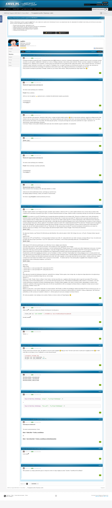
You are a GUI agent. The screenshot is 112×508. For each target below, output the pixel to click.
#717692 (100, 79)
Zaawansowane (105, 5)
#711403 (100, 135)
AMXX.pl (101, 496)
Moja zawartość (99, 48)
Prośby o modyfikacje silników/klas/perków (46, 438)
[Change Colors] (107, 4)
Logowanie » (99, 2)
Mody (24, 432)
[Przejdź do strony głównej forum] (21, 3)
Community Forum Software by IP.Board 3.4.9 (99, 495)
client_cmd (25, 310)
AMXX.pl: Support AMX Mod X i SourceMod (16, 487)
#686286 (100, 465)
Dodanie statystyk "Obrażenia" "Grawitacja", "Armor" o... (35, 419)
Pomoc (26, 495)
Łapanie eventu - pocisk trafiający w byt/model (33, 391)
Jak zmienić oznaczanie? (28, 112)
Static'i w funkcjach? (26, 371)
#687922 (100, 419)
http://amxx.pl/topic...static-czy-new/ (31, 380)
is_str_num (25, 454)
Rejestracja (105, 2)
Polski (12, 495)
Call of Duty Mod (31, 438)
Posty (10, 62)
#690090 (100, 371)
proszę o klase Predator (27, 152)
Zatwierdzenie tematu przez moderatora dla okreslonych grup (36, 55)
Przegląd (11, 48)
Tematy (10, 59)
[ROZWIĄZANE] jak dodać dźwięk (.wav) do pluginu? (34, 304)
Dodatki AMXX (15, 9)
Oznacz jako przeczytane (19, 495)
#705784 (100, 152)
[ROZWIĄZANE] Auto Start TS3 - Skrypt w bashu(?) (34, 79)
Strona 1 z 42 (23, 483)
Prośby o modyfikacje (38, 432)
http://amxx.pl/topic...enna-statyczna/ (31, 377)
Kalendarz (29, 51)
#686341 (100, 448)
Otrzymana (99, 51)
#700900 (100, 181)
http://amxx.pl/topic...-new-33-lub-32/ (31, 378)
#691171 (100, 345)
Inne (35, 9)
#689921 (100, 391)
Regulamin (103, 487)
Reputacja (11, 54)
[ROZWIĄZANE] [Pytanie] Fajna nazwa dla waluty (33, 328)
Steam (10, 65)
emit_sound (27, 317)
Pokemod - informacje (27, 206)
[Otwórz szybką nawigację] (106, 9)
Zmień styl (8, 495)
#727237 (100, 55)
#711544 (100, 112)
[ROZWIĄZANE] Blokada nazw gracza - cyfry (32, 448)
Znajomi (10, 57)
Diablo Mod (29, 432)
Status (10, 51)
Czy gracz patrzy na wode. (28, 465)
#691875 (100, 304)
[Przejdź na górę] (56, 496)
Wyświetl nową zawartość (98, 9)
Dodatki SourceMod (27, 9)
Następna (34, 483)
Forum (7, 9)
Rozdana (93, 51)
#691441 (100, 328)
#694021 (100, 206)
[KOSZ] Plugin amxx (26, 182)
